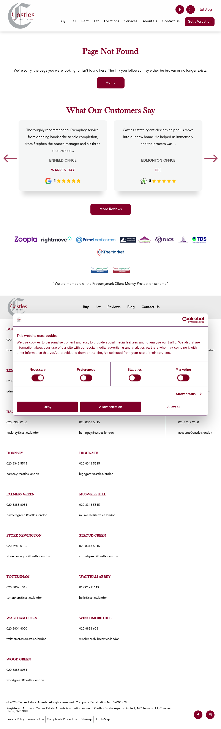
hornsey (14, 453)
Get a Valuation (200, 22)
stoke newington (23, 535)
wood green (18, 659)
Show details (186, 393)
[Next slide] (211, 159)
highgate (88, 453)
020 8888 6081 (16, 504)
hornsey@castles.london (22, 474)
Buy (86, 307)
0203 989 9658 (188, 422)
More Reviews (110, 209)
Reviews (113, 307)
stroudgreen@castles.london (98, 556)
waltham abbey (94, 577)
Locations (111, 21)
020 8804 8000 (16, 628)
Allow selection (110, 407)
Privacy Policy (15, 719)
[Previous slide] (10, 159)
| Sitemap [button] (85, 719)
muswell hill (92, 494)
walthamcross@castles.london (26, 639)
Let (98, 307)
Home (110, 83)
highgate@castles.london (96, 474)
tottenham (17, 577)
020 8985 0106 (16, 422)
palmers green (20, 494)
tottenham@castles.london (24, 597)
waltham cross (21, 618)
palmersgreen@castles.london (26, 515)
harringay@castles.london (96, 432)
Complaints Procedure (62, 719)
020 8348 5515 (89, 422)
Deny (47, 407)
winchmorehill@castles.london (99, 639)
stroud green (92, 535)
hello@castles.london (93, 597)
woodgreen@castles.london (25, 680)
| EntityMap (102, 719)
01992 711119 (89, 587)
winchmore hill (95, 618)
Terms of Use (35, 719)
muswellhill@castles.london (97, 515)
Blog (208, 9)
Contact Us (171, 21)
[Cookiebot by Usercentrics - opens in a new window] (185, 319)
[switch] (86, 377)
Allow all (173, 407)
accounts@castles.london (195, 432)
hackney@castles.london (22, 432)
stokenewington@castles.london (28, 556)
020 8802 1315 (16, 587)
